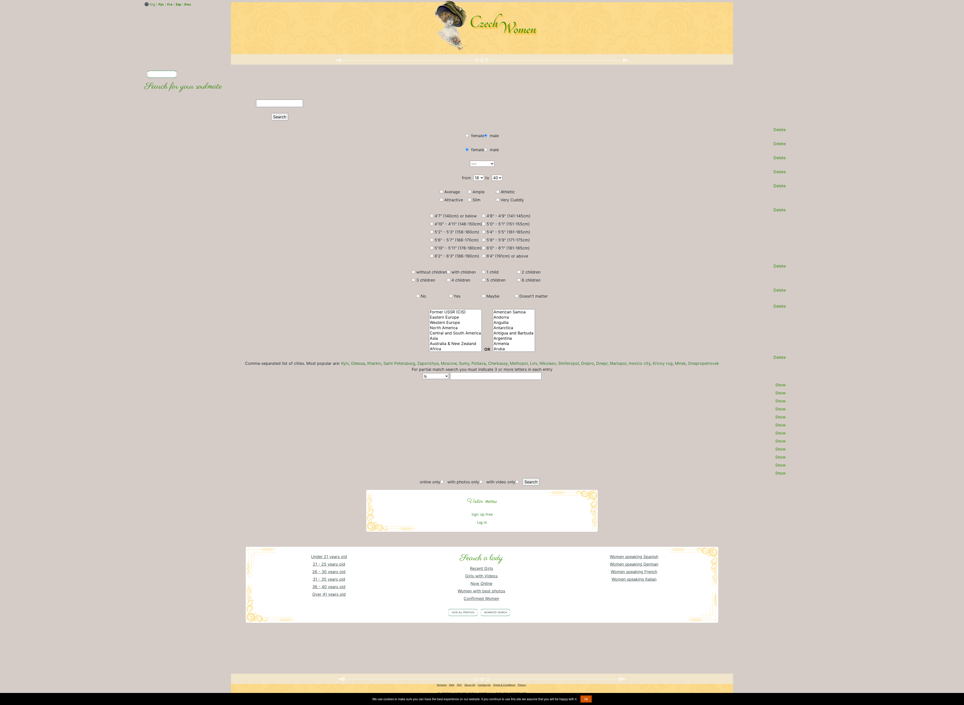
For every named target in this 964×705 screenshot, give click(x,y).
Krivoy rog (663, 363)
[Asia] (455, 338)
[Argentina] (514, 338)
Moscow (449, 363)
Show (780, 384)
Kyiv (345, 363)
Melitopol (519, 363)
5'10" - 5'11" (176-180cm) (458, 247)
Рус (161, 4)
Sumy (464, 363)
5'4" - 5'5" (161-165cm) (508, 231)
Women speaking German (634, 564)
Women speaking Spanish (634, 556)
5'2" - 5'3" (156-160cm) (457, 231)
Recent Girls (481, 568)
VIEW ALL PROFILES (463, 612)
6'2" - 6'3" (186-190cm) (457, 255)
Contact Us (484, 684)
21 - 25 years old (329, 564)
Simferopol (568, 363)
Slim (476, 199)
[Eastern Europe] (455, 317)
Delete (779, 129)
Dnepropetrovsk (703, 363)
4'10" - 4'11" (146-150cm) (458, 223)
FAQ (459, 684)
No (423, 296)
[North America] (455, 327)
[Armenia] (514, 343)
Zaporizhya (428, 363)
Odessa (358, 363)
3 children (425, 280)
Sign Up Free (482, 514)
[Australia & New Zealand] (455, 343)
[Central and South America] (455, 333)
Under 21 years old (329, 556)
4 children (460, 280)
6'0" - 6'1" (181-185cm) (508, 247)
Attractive (453, 199)
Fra (169, 4)
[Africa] (455, 348)
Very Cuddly (512, 199)
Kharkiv (374, 363)
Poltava (478, 363)
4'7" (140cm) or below (456, 215)
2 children (531, 272)
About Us (469, 684)
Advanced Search (495, 612)
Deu (187, 4)
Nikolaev (547, 363)
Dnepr (602, 363)
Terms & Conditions (504, 684)
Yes (457, 296)
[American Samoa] (514, 312)
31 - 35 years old (329, 579)
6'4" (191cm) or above (507, 255)
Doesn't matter (533, 296)
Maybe (493, 296)
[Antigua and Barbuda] (514, 333)
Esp (178, 4)
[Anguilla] (514, 322)
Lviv (533, 363)
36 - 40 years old (328, 586)
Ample (478, 191)
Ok (586, 699)
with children (463, 272)
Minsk (680, 363)
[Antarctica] (514, 327)
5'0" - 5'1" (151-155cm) (508, 223)
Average (452, 191)
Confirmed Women (481, 598)
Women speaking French (634, 571)
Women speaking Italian (634, 579)
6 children (531, 280)
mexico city (639, 363)
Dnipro (587, 363)
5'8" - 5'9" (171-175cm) (508, 239)
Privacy (522, 684)
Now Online (481, 583)
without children (431, 272)
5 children (496, 280)
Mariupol (618, 363)
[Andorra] (514, 317)
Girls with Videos (481, 575)
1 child (493, 272)
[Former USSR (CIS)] (455, 312)
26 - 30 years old (328, 571)
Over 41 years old (329, 594)
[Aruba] (514, 348)
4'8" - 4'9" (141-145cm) (508, 215)
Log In (482, 522)
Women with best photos (481, 590)
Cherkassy (498, 363)
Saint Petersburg (399, 363)
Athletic (508, 191)
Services (442, 684)
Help (451, 684)
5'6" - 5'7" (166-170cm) (457, 239)
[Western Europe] (455, 322)
